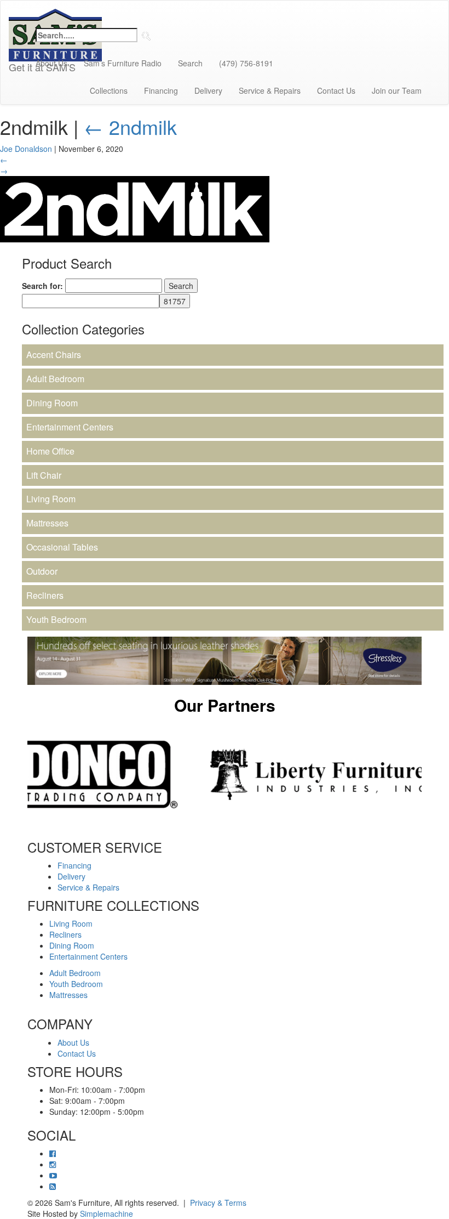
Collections (109, 90)
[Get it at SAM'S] (55, 14)
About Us (51, 63)
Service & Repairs (270, 90)
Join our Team (397, 90)
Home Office (50, 451)
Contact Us (336, 90)
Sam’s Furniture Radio (123, 63)
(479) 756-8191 (246, 63)
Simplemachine (106, 1213)
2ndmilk (130, 126)
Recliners (45, 595)
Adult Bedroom (55, 378)
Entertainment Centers (69, 427)
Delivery (208, 90)
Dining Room (52, 402)
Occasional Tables (62, 547)
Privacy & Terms (218, 1202)
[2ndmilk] (134, 207)
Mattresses (47, 523)
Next (429, 774)
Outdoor (41, 571)
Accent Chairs (53, 354)
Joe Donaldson (26, 148)
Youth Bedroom (56, 619)
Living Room (51, 498)
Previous (19, 774)
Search (190, 63)
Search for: (42, 285)
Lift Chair (43, 475)
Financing (161, 90)
